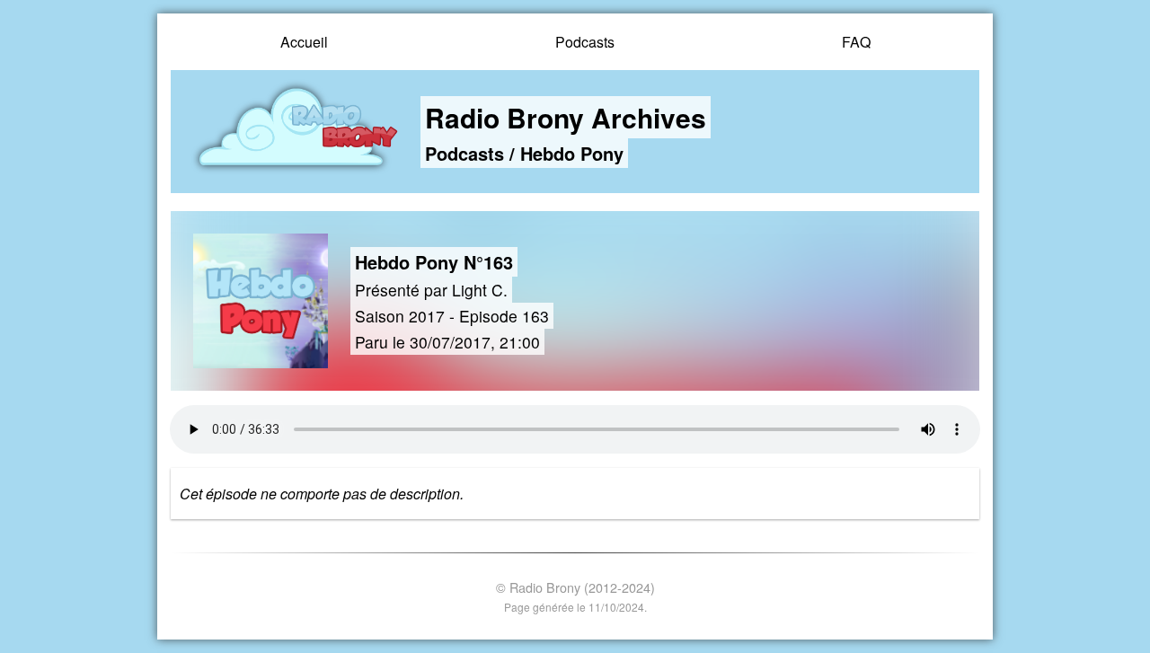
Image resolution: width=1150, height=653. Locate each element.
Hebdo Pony (572, 153)
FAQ (856, 41)
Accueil (304, 41)
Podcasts (585, 41)
